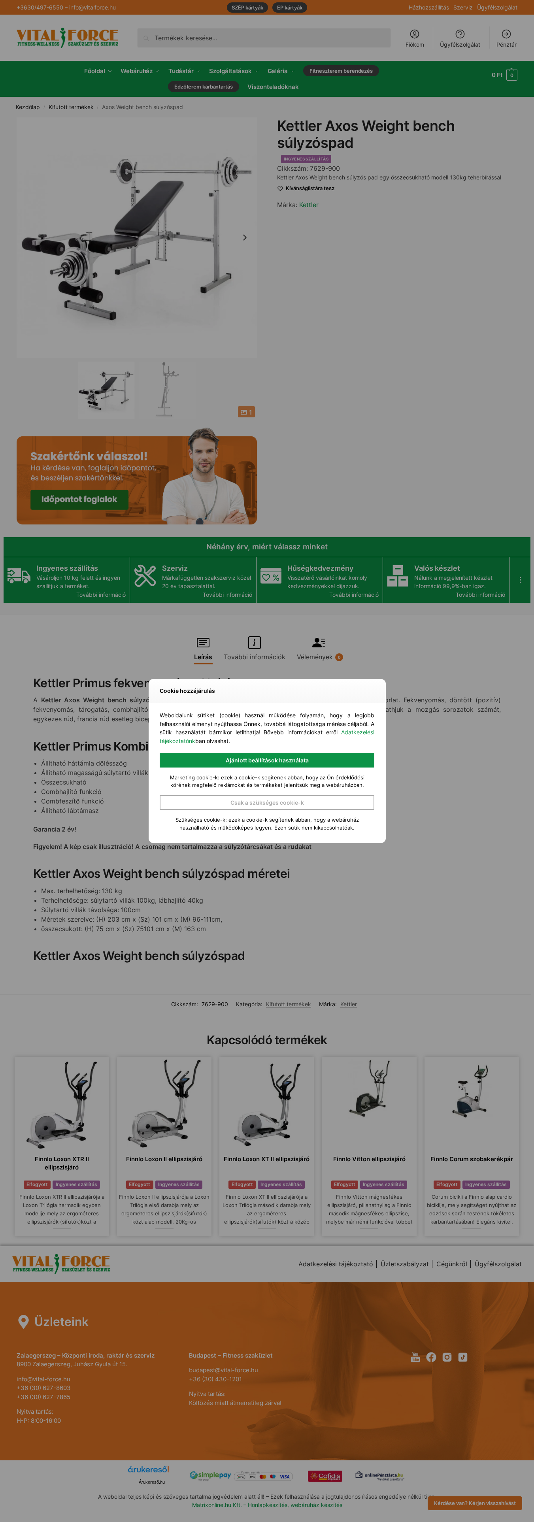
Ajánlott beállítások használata (267, 760)
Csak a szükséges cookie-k (267, 802)
